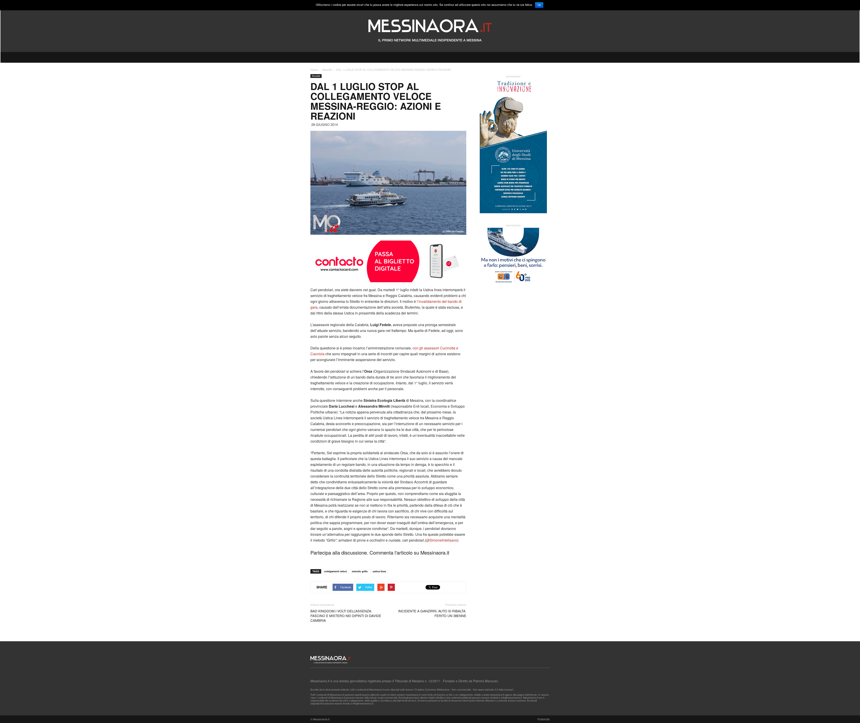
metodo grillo (360, 571)
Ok (539, 5)
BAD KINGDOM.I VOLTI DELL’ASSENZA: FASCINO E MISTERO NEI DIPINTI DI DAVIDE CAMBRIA (345, 616)
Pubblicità (544, 719)
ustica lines (379, 571)
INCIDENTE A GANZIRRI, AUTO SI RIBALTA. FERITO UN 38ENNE (432, 613)
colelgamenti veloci (335, 571)
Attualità (316, 75)
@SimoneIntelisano (441, 540)
